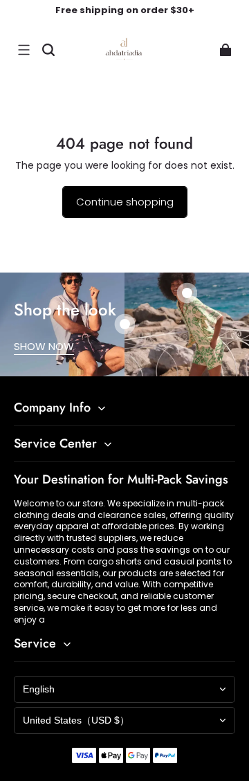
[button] (23, 49)
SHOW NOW (44, 346)
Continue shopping (125, 201)
